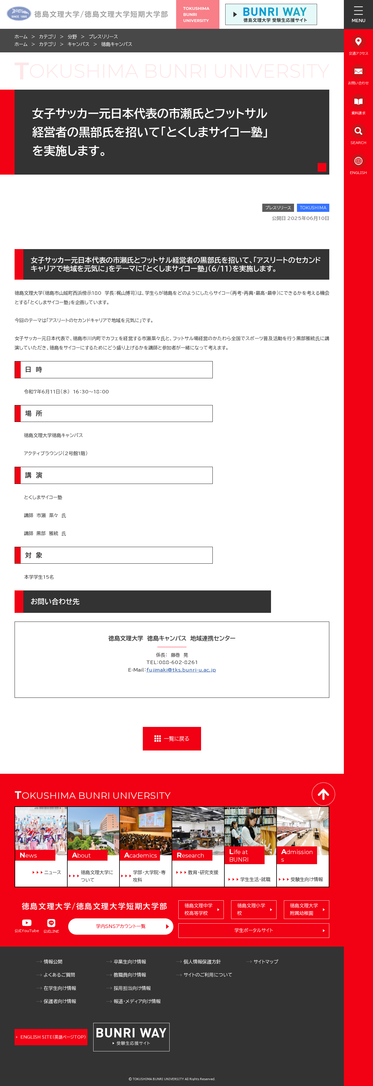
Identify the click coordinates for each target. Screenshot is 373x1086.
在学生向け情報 (60, 988)
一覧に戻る (176, 738)
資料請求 (358, 113)
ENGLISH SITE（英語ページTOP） (53, 1037)
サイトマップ (266, 961)
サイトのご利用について (208, 975)
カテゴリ (47, 36)
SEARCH (358, 142)
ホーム (21, 36)
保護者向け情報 (60, 1001)
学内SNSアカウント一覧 (121, 926)
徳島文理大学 (304, 909)
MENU (358, 21)
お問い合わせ (358, 83)
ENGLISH (358, 172)
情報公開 (53, 961)
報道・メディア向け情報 (137, 1001)
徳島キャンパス (116, 44)
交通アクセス (358, 53)
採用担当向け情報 (132, 988)
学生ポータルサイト (253, 930)
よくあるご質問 (59, 975)
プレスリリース (103, 36)
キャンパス (78, 44)
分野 (72, 36)
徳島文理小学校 (251, 909)
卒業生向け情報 (130, 961)
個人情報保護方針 (202, 961)
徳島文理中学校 (198, 909)
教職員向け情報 (130, 975)
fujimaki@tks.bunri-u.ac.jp (181, 670)
